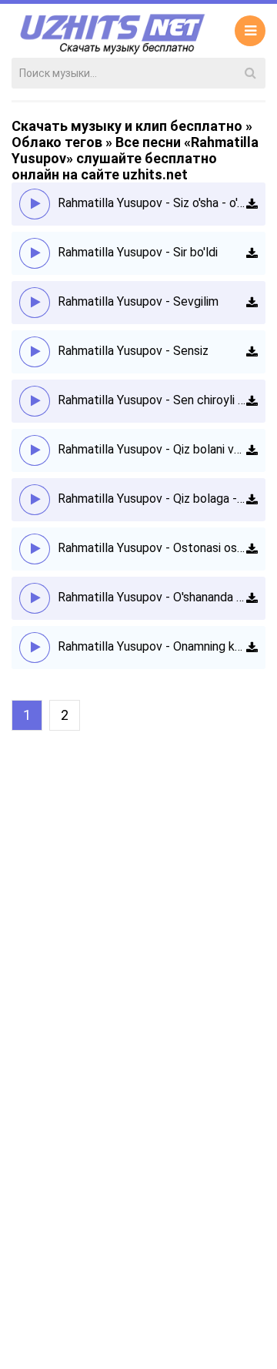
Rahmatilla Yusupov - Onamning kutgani (152, 646)
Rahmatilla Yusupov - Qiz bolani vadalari (152, 449)
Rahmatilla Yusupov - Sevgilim (138, 301)
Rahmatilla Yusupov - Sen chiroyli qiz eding (152, 400)
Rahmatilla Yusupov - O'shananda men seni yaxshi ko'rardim (152, 597)
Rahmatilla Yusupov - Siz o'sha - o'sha (152, 203)
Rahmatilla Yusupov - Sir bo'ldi (138, 252)
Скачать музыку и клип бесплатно (127, 126)
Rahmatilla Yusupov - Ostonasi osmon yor (152, 548)
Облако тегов (57, 142)
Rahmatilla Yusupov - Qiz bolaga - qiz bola (152, 498)
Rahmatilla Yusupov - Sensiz (133, 350)
